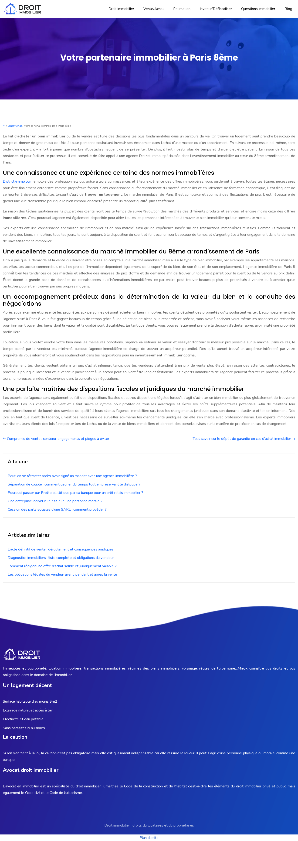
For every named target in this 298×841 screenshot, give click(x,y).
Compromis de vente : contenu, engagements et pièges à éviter (58, 438)
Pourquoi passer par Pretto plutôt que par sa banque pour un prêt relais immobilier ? (75, 492)
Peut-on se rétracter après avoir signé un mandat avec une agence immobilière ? (72, 476)
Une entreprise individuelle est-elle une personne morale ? (55, 501)
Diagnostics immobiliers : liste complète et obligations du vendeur (61, 557)
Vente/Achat (153, 8)
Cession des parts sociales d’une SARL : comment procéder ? (57, 509)
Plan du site (149, 837)
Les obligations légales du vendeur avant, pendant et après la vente (62, 574)
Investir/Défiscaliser (216, 8)
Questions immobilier (258, 8)
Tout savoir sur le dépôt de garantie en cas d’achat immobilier (242, 438)
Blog (288, 8)
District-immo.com (17, 181)
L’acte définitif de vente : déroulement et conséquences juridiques (61, 549)
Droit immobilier (121, 8)
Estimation (181, 8)
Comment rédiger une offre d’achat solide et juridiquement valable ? (62, 566)
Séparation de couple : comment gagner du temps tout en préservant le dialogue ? (74, 484)
